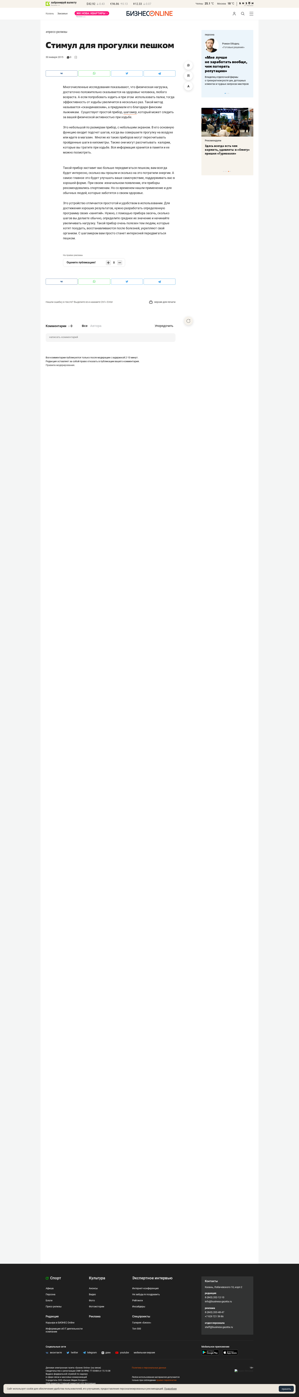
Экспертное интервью (152, 1278)
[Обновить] (188, 321)
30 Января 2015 (54, 57)
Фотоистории (96, 1306)
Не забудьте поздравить (146, 1294)
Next (249, 93)
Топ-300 (136, 1328)
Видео (92, 1294)
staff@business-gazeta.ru (219, 1327)
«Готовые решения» (233, 47)
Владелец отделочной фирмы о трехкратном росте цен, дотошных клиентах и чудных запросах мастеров (227, 80)
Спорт (55, 1278)
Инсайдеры (138, 1306)
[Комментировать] (188, 65)
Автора (95, 326)
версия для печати (164, 302)
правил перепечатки (166, 1380)
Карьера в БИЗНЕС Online (60, 1322)
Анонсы (93, 1288)
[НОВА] (92, 14)
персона (209, 34)
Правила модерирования (60, 365)
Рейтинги (137, 1300)
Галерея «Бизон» (141, 1322)
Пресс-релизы (57, 32)
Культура (97, 1278)
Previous (206, 93)
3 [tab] (228, 93)
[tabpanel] (227, 62)
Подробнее (170, 1388)
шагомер (130, 112)
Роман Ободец (230, 43)
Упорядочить (164, 326)
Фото (92, 1300)
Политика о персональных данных (149, 1368)
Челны (199, 3)
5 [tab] (230, 171)
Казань (50, 13)
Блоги (49, 1300)
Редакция (52, 1316)
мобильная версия (144, 1352)
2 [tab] (226, 93)
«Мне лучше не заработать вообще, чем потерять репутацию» (226, 64)
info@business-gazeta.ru (218, 1301)
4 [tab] (228, 171)
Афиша (50, 1288)
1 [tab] (225, 93)
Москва (221, 3)
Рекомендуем (213, 140)
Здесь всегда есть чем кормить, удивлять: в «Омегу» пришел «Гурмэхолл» (227, 149)
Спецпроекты (141, 1316)
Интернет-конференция (145, 1288)
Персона (50, 1294)
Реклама (95, 1316)
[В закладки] (188, 75)
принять (286, 1388)
